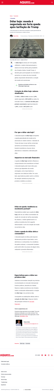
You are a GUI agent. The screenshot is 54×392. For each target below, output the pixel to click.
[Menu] (2, 2)
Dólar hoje (22, 343)
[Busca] (52, 2)
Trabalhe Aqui (4, 382)
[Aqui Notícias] (27, 2)
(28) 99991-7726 (24, 316)
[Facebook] (42, 355)
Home (11, 15)
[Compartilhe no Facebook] (11, 66)
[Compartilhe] (11, 73)
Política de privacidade (6, 374)
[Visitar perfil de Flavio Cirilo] (19, 323)
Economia (16, 15)
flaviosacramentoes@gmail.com (31, 323)
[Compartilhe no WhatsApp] (11, 70)
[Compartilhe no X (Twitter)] (11, 62)
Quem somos (4, 371)
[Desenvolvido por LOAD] (51, 389)
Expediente (3, 384)
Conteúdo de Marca (5, 364)
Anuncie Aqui (4, 379)
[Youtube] (45, 355)
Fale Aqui (3, 376)
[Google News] (52, 355)
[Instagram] (49, 355)
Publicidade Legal (5, 361)
